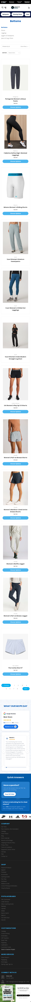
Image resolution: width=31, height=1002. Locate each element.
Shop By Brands (5, 888)
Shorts (3, 30)
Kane (27, 14)
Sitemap (3, 852)
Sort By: (4, 53)
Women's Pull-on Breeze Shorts (15, 458)
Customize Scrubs (6, 947)
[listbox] (14, 52)
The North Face (5, 917)
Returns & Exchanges (7, 840)
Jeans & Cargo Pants (7, 38)
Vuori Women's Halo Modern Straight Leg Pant (15, 358)
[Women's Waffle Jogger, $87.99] (15, 542)
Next (25, 688)
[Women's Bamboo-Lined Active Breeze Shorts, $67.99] (15, 488)
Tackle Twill (4, 940)
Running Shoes (17, 14)
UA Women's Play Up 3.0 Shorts (15, 405)
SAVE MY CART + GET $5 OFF (23, 995)
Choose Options (15, 107)
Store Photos (4, 833)
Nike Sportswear (5, 899)
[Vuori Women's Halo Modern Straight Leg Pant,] (15, 335)
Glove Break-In (5, 957)
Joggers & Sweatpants (7, 35)
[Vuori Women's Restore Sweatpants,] (15, 238)
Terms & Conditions (6, 847)
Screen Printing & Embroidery (9, 886)
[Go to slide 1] (5, 767)
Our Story (3, 827)
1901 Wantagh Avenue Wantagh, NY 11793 (17, 981)
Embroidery (4, 936)
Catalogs (3, 831)
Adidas (3, 911)
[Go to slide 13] (19, 767)
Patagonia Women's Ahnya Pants (15, 100)
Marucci (3, 915)
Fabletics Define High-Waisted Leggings (15, 154)
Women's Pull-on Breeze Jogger (15, 616)
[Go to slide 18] (25, 767)
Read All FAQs (9, 794)
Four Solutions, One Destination (10, 829)
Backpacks (6, 14)
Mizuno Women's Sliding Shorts (15, 207)
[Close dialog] (30, 985)
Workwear (4, 881)
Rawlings (3, 906)
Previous (6, 685)
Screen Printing (5, 933)
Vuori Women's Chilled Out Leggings (15, 309)
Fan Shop (3, 879)
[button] (15, 46)
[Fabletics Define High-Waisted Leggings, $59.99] (15, 132)
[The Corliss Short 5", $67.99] (15, 647)
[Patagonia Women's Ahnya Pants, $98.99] (15, 78)
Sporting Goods (5, 877)
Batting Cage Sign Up (7, 964)
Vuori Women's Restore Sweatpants (15, 260)
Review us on (9, 727)
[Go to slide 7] (12, 767)
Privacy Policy (4, 845)
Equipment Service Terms (8, 849)
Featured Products (6, 867)
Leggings (3, 33)
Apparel (3, 870)
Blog (2, 836)
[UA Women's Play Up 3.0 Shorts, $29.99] (15, 384)
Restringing (4, 962)
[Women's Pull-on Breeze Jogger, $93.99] (15, 595)
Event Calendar (5, 838)
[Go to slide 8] (13, 767)
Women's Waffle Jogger (15, 564)
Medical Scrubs (5, 883)
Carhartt (3, 908)
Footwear (3, 872)
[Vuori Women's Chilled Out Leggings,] (15, 287)
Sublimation (4, 945)
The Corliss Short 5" (15, 668)
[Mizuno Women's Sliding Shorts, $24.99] (15, 186)
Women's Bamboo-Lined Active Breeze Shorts (15, 511)
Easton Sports (5, 913)
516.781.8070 (10, 978)
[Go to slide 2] (6, 767)
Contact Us (4, 856)
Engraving (3, 942)
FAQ (2, 854)
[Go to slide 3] (7, 767)
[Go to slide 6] (11, 767)
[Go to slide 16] (23, 767)
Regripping (4, 959)
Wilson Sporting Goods (7, 904)
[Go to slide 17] (24, 767)
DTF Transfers (5, 938)
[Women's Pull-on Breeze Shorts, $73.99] (15, 436)
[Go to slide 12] (18, 767)
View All (3, 920)
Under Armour (5, 902)
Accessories (4, 874)
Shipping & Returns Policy (8, 842)
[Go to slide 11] (17, 767)
